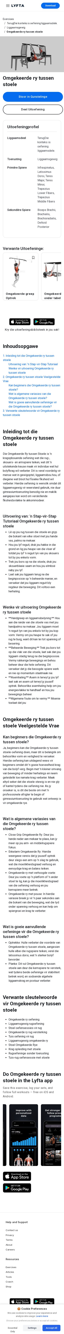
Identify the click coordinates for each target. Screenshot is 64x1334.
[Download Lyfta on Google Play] (44, 321)
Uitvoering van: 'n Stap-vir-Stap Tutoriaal (33, 364)
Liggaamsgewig (16, 27)
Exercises (8, 19)
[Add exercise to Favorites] (33, 257)
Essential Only (12, 1329)
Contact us (12, 1230)
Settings (32, 1328)
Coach (9, 1281)
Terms (9, 1239)
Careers (10, 1249)
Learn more (41, 1316)
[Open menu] (7, 5)
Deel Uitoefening (33, 109)
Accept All (51, 1328)
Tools (9, 1276)
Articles (10, 1272)
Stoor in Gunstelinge (33, 96)
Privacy (10, 1235)
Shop (8, 1286)
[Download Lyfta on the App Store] (17, 1176)
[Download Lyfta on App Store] (20, 321)
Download (50, 5)
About (9, 1244)
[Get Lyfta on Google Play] (17, 1188)
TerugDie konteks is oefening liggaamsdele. (32, 23)
